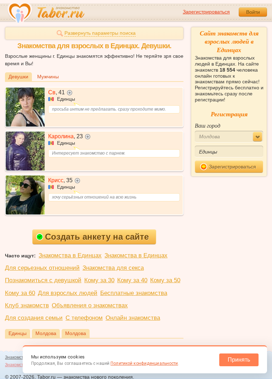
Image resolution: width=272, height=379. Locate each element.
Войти (253, 12)
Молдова (45, 333)
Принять (239, 360)
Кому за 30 (99, 280)
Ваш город (207, 125)
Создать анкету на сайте (97, 236)
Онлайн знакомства (133, 317)
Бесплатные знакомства (133, 293)
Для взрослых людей (67, 293)
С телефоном (84, 317)
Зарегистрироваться (206, 12)
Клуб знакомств (27, 305)
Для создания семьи (34, 317)
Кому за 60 (20, 293)
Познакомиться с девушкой (43, 280)
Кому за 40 (132, 280)
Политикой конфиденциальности (144, 363)
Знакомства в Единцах (70, 255)
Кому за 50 (165, 280)
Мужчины (48, 76)
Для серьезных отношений (42, 267)
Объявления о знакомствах (90, 305)
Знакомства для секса (113, 267)
